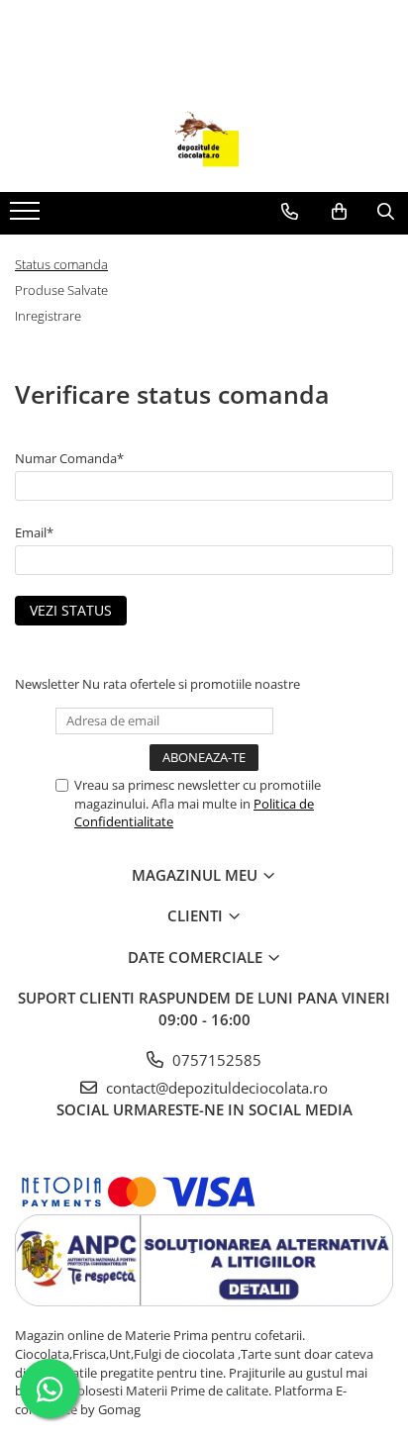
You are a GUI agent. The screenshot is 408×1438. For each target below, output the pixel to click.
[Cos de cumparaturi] (339, 212)
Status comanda (61, 264)
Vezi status (71, 610)
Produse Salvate (61, 290)
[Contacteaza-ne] (289, 212)
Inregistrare (48, 316)
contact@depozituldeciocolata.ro (215, 1088)
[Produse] (27, 217)
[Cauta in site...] (385, 212)
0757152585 (214, 1060)
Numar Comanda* (69, 458)
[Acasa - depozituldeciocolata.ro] (204, 142)
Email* (34, 532)
